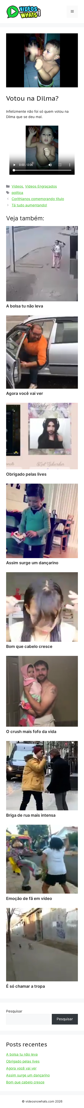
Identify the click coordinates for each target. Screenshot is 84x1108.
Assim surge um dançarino (28, 1075)
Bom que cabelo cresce (25, 1082)
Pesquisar (14, 1011)
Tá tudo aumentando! (29, 205)
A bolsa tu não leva (22, 1054)
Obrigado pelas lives (23, 1061)
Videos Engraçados (41, 186)
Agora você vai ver (21, 1068)
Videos (17, 186)
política (17, 193)
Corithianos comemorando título (38, 199)
